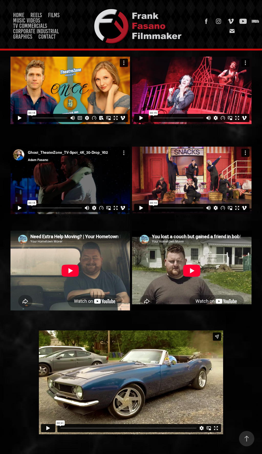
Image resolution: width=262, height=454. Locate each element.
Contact (47, 36)
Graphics (22, 36)
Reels (36, 15)
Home (18, 15)
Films (54, 15)
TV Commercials (30, 26)
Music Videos (26, 20)
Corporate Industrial (36, 31)
